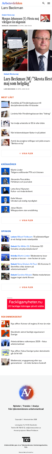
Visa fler (27, 154)
